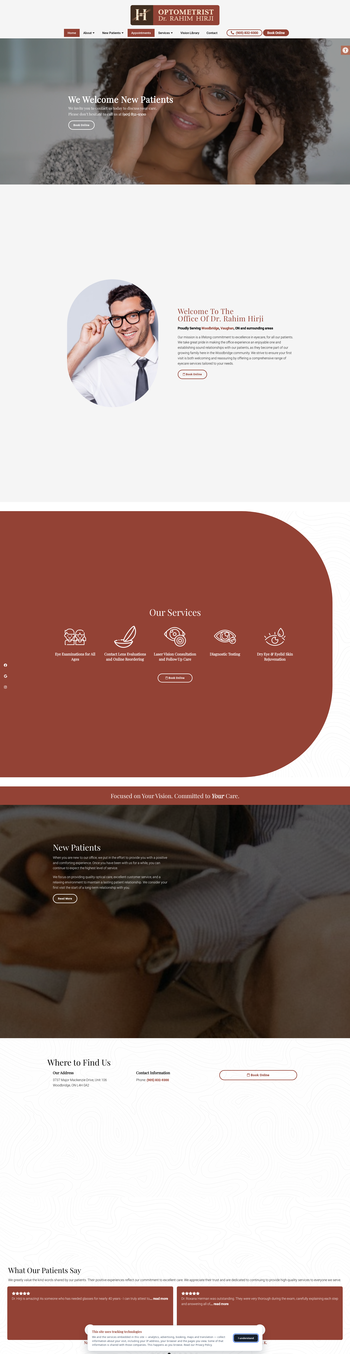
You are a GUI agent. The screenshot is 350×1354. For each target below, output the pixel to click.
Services (164, 33)
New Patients (111, 33)
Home (72, 33)
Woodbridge (210, 328)
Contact (212, 33)
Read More (65, 898)
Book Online (276, 33)
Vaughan (227, 328)
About (87, 33)
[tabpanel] (90, 1316)
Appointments (141, 33)
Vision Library (189, 33)
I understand (246, 1338)
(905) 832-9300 (247, 33)
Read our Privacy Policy (198, 1345)
